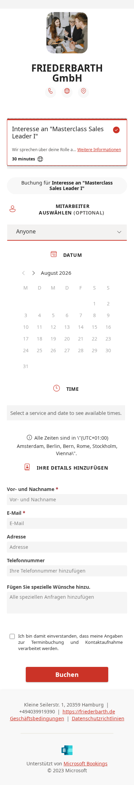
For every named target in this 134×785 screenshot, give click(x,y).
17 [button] (26, 338)
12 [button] (53, 327)
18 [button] (39, 338)
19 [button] (53, 338)
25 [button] (39, 350)
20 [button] (67, 338)
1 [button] (94, 303)
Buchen (67, 674)
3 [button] (25, 315)
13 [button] (67, 327)
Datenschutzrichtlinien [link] (98, 718)
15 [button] (94, 327)
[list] (67, 144)
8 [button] (94, 315)
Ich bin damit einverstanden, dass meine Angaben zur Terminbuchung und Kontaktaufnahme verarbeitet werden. (71, 642)
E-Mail (14, 513)
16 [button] (108, 327)
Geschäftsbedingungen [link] (37, 718)
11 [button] (39, 327)
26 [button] (53, 350)
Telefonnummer (26, 560)
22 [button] (94, 338)
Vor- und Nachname (30, 489)
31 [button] (26, 366)
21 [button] (80, 338)
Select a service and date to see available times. (66, 412)
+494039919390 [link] (37, 711)
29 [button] (94, 350)
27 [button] (67, 350)
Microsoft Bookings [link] (86, 763)
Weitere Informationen (99, 149)
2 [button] (108, 303)
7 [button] (80, 315)
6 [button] (67, 315)
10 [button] (26, 327)
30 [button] (108, 350)
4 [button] (39, 315)
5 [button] (53, 315)
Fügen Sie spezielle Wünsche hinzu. (48, 587)
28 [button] (80, 350)
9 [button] (108, 315)
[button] (24, 272)
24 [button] (26, 350)
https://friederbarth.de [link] (89, 711)
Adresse (16, 536)
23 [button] (108, 338)
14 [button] (80, 327)
